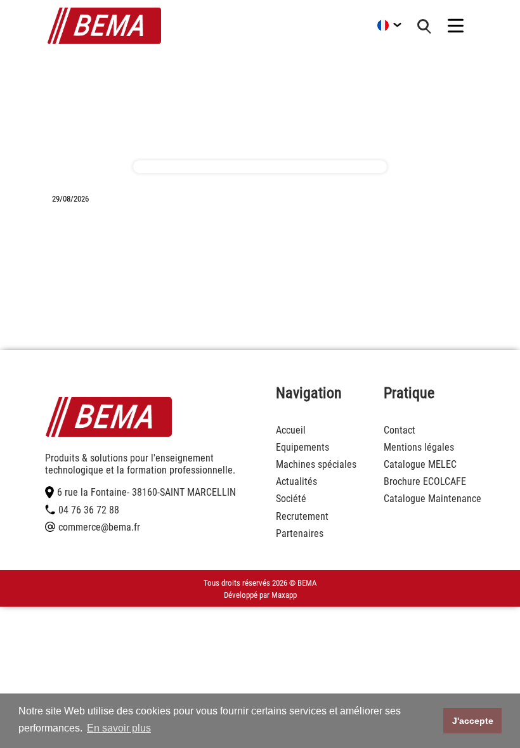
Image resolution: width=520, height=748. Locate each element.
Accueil (291, 430)
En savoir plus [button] (119, 728)
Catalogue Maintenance (432, 499)
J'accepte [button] (472, 721)
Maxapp (284, 595)
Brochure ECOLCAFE (425, 481)
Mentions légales (419, 447)
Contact (399, 430)
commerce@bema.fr (99, 527)
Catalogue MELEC (420, 464)
